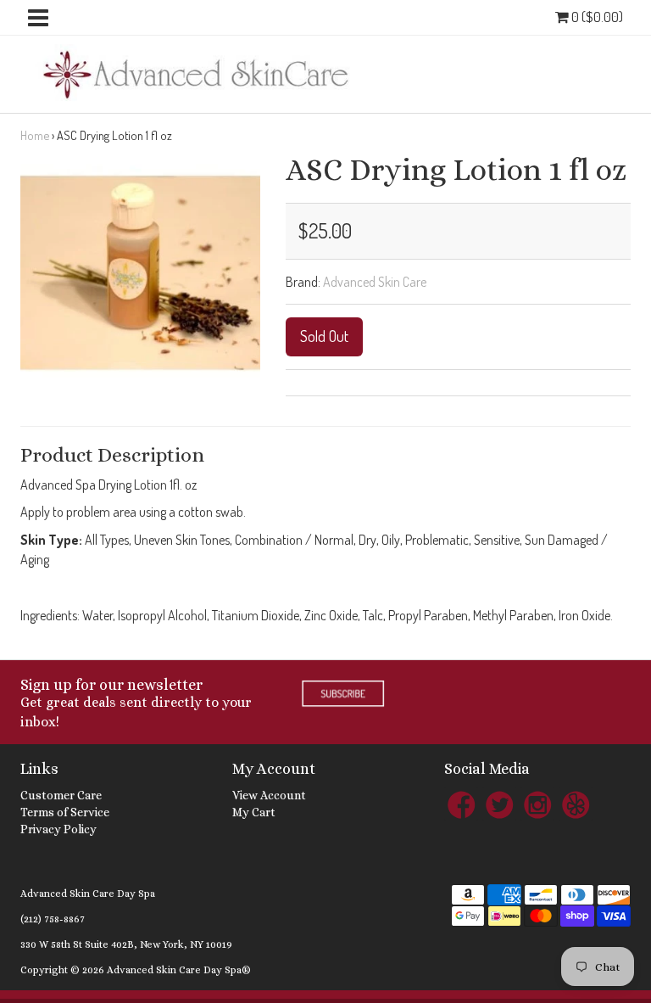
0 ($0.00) (596, 16)
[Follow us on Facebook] (461, 804)
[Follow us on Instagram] (537, 804)
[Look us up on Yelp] (576, 804)
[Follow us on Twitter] (499, 804)
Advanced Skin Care (374, 281)
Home (34, 135)
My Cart (253, 812)
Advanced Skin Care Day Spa (87, 893)
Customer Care (61, 795)
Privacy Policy (58, 829)
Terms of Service (64, 812)
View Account (269, 795)
